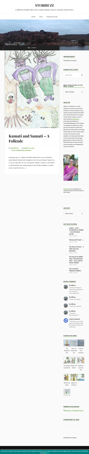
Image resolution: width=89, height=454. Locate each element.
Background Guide (52, 17)
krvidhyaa (15, 148)
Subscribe (66, 189)
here (47, 453)
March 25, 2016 (29, 148)
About (41, 17)
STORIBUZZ (44, 5)
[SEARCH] (82, 75)
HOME (33, 17)
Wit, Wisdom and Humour (22, 150)
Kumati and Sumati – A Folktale (29, 138)
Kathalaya (75, 119)
